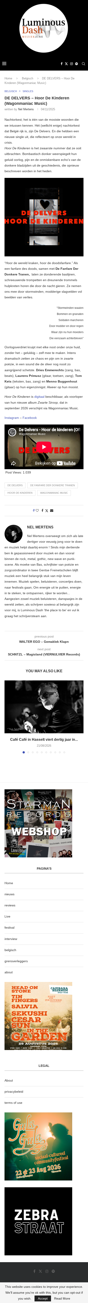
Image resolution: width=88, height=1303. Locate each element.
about (9, 972)
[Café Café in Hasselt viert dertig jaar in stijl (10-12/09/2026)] (44, 706)
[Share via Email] (51, 510)
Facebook (30, 418)
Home (8, 78)
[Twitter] (66, 63)
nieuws (9, 894)
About (9, 1080)
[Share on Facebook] (42, 510)
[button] (8, 717)
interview (11, 939)
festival (9, 927)
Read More (62, 1298)
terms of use (13, 1102)
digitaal (39, 396)
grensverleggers (16, 961)
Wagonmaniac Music (54, 492)
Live (7, 916)
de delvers (15, 485)
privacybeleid (14, 1091)
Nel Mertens (26, 109)
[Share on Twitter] (46, 511)
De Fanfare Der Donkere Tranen (52, 485)
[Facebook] (62, 63)
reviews (10, 905)
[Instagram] (71, 63)
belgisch (10, 950)
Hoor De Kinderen (19, 492)
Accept (43, 1298)
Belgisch (27, 78)
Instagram (12, 418)
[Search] (83, 63)
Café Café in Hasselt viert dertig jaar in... (44, 739)
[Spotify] (76, 63)
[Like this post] (37, 510)
